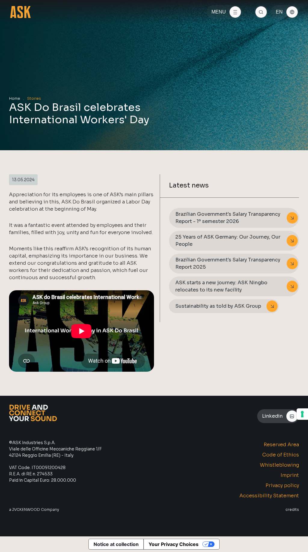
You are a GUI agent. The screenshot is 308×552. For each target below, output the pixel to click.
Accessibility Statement (269, 496)
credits (292, 509)
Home (14, 98)
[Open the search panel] (261, 12)
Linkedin (272, 416)
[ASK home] (20, 12)
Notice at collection (116, 544)
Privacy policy (282, 485)
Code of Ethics (280, 455)
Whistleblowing (279, 465)
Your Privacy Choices (174, 544)
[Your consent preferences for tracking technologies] (302, 414)
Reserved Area (281, 444)
